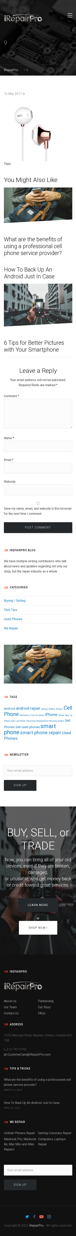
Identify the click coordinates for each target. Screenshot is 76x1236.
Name (9, 438)
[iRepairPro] (38, 986)
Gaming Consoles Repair (55, 1133)
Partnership (46, 1001)
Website (9, 482)
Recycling (31, 721)
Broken (59, 709)
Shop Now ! (38, 927)
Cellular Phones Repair (19, 1133)
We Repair (11, 628)
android (9, 708)
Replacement (42, 721)
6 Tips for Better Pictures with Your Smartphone (34, 346)
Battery (52, 709)
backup (44, 709)
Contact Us (11, 1013)
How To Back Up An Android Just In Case (29, 273)
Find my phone (37, 715)
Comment (11, 396)
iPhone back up (65, 715)
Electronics (24, 715)
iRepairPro (36, 1225)
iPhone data (9, 721)
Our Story (44, 1007)
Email (8, 460)
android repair (28, 708)
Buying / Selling (14, 600)
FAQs (41, 1013)
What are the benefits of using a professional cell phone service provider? (33, 246)
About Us (10, 1001)
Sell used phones (27, 727)
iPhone (51, 714)
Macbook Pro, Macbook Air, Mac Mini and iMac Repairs (20, 1144)
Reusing (53, 721)
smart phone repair (40, 732)
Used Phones (13, 619)
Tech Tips (10, 610)
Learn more (38, 905)
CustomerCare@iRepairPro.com (28, 1054)
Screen (61, 721)
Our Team (10, 1007)
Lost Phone (21, 721)
